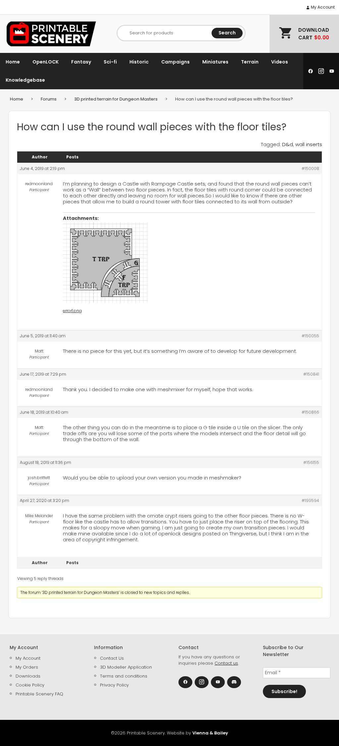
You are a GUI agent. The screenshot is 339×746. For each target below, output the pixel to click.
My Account (322, 7)
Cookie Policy (30, 685)
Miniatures (215, 62)
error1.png (72, 310)
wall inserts (308, 144)
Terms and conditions (123, 676)
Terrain (250, 62)
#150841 (311, 374)
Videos (279, 62)
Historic (139, 62)
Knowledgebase (25, 80)
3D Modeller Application (126, 667)
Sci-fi (110, 62)
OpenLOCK (45, 62)
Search (227, 32)
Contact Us (112, 658)
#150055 (310, 336)
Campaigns (175, 62)
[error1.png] (105, 262)
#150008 (310, 168)
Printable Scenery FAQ (39, 694)
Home (13, 62)
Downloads (28, 676)
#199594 (310, 500)
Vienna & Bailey (210, 733)
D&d (287, 144)
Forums (49, 99)
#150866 (310, 412)
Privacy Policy (114, 685)
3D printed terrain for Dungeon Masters (116, 99)
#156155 (311, 462)
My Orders (27, 667)
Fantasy (81, 62)
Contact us (226, 663)
